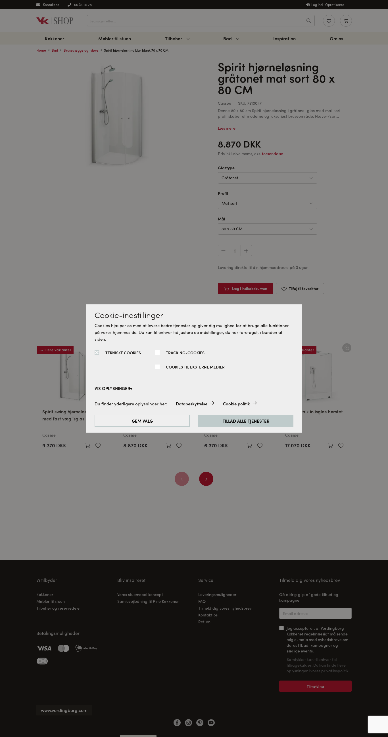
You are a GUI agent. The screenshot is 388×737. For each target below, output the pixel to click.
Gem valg (142, 421)
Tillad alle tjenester (246, 421)
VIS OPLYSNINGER (112, 388)
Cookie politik (236, 404)
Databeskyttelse (191, 404)
